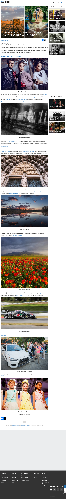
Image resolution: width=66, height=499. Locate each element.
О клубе (44, 475)
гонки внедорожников (39, 292)
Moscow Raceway (19, 295)
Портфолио (3, 478)
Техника (31, 2)
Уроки (26, 2)
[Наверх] (64, 494)
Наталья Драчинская (5, 151)
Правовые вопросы (25, 480)
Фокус (21, 2)
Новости (13, 482)
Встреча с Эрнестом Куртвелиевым (11, 56)
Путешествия (38, 2)
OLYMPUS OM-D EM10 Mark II (24, 144)
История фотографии (25, 478)
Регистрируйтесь (4, 146)
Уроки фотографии (25, 475)
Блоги (43, 485)
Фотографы (44, 480)
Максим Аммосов (43, 293)
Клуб (49, 2)
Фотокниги (44, 483)
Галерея (45, 2)
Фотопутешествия (4, 477)
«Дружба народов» (11, 141)
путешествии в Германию (28, 151)
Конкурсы (14, 477)
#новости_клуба (4, 40)
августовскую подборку (17, 235)
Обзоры (35, 477)
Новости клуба (45, 477)
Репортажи (14, 478)
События (15, 2)
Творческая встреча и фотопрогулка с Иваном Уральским (17, 101)
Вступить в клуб (45, 482)
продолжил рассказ (13, 193)
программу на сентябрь (22, 99)
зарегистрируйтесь (25, 425)
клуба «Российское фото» (36, 97)
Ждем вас (8, 99)
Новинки (35, 475)
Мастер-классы (15, 480)
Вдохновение (3, 480)
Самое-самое (4, 475)
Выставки (14, 475)
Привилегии (44, 478)
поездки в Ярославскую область (36, 191)
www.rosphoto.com (57, 494)
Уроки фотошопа (24, 477)
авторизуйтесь (15, 425)
